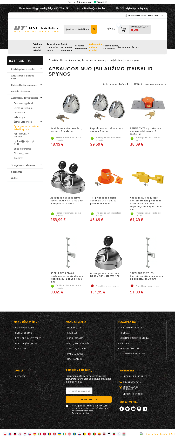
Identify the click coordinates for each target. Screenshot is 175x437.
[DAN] (44, 433)
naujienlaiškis (74, 359)
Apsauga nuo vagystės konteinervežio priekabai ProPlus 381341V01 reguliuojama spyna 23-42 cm (146, 203)
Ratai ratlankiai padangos (66, 47)
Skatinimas (123, 47)
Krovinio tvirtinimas (81, 47)
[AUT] (69, 433)
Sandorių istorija (76, 349)
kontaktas (20, 349)
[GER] (14, 433)
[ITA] (39, 433)
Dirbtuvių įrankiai (22, 153)
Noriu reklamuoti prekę (28, 338)
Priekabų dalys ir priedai (38, 47)
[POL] (5, 433)
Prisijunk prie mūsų (79, 370)
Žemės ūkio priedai (23, 121)
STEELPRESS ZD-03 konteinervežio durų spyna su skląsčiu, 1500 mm (146, 276)
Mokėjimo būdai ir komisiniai (134, 338)
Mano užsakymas (25, 322)
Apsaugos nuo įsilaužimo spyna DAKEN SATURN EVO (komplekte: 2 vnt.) (66, 200)
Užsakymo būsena (24, 328)
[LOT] (104, 433)
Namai (63, 60)
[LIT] (99, 433)
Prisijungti (134, 15)
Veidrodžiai (19, 112)
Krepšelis (72, 333)
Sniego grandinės (22, 148)
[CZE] (29, 433)
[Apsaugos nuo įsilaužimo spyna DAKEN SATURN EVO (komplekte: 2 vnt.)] (68, 177)
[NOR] (54, 433)
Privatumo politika (129, 348)
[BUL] (114, 433)
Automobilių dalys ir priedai (96, 47)
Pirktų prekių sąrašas (79, 343)
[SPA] (34, 433)
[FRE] (10, 433)
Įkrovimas (18, 158)
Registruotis (155, 15)
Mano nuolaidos (76, 354)
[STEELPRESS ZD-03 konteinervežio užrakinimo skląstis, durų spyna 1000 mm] (68, 253)
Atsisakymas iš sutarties (132, 354)
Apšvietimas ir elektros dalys (53, 47)
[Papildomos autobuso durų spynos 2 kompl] (108, 108)
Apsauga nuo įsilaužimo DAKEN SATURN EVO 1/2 (104, 275)
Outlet (135, 47)
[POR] (94, 433)
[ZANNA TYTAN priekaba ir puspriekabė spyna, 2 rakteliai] (148, 108)
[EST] (109, 433)
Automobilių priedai (23, 103)
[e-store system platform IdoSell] (157, 433)
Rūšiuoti (138, 84)
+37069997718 (132, 381)
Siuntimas (124, 333)
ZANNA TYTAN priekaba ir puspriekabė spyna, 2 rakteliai (145, 131)
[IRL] (64, 433)
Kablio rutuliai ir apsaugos (21, 135)
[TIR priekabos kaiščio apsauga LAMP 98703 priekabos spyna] (108, 177)
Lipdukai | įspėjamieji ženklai (24, 142)
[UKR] (59, 433)
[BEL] (84, 433)
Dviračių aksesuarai (23, 108)
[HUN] (124, 433)
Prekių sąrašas (75, 338)
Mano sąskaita (76, 322)
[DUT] (24, 433)
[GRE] (119, 433)
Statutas (124, 343)
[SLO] (79, 433)
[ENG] (19, 433)
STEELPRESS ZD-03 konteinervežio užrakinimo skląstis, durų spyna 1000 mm (66, 277)
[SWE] (74, 433)
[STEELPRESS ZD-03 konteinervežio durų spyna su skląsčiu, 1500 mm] (148, 253)
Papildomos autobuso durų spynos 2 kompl (107, 130)
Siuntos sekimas (23, 333)
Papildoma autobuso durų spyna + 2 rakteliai (66, 130)
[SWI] (89, 433)
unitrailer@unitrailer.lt (94, 8)
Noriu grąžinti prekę (26, 343)
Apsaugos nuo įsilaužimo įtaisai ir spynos (26, 128)
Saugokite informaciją (131, 328)
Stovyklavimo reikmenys (110, 47)
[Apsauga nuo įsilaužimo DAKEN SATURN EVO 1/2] (108, 253)
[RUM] (49, 433)
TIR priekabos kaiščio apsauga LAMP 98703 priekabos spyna (103, 200)
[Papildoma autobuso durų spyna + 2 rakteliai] (68, 108)
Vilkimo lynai (20, 117)
